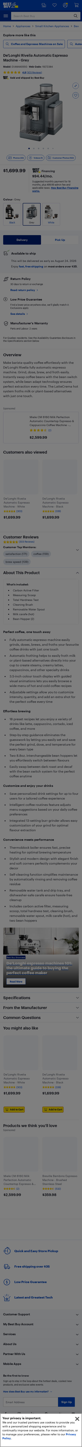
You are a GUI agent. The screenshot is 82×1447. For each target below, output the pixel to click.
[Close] (77, 1418)
